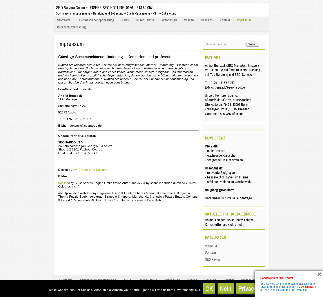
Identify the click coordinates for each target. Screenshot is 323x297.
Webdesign (169, 20)
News (125, 20)
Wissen (189, 20)
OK (209, 288)
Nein (225, 288)
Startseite (64, 20)
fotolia (62, 183)
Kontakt (225, 20)
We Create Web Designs (90, 169)
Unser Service (145, 20)
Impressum (244, 20)
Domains (210, 252)
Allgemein (211, 245)
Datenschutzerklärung (71, 27)
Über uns (207, 20)
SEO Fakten (213, 259)
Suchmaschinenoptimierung (96, 20)
